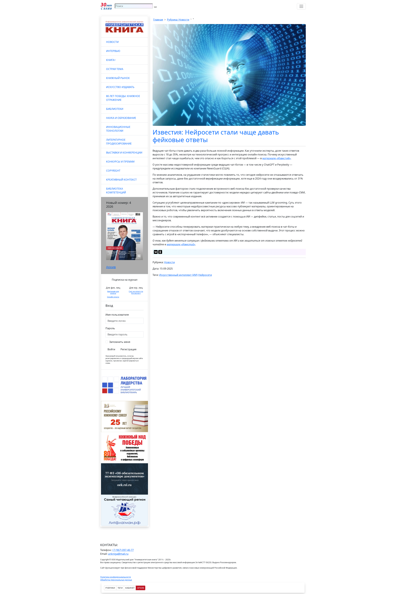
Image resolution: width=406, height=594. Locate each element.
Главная (158, 19)
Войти (111, 349)
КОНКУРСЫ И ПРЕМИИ (120, 161)
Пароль (110, 328)
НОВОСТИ (112, 42)
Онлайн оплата (113, 297)
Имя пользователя (117, 314)
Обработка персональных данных (116, 579)
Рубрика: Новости (178, 19)
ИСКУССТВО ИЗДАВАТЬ (120, 87)
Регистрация (128, 349)
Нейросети (205, 275)
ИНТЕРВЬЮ (113, 51)
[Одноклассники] (160, 252)
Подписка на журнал (124, 279)
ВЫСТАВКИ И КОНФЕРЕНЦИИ (124, 152)
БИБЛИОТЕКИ (114, 109)
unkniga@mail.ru (118, 554)
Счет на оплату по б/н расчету (136, 292)
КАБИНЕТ (129, 587)
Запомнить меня (119, 342)
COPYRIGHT (113, 170)
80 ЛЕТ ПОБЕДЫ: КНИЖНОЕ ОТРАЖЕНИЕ (123, 98)
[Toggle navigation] (301, 6)
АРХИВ (140, 587)
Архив (111, 267)
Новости (169, 262)
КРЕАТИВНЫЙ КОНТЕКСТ (121, 179)
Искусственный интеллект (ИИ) (178, 275)
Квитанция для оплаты (113, 292)
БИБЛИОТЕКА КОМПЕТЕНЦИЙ (116, 190)
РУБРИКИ (110, 587)
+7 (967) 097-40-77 (123, 550)
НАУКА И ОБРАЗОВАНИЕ (121, 118)
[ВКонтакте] (156, 252)
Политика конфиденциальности (115, 577)
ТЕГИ (120, 587)
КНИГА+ (111, 60)
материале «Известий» (276, 158)
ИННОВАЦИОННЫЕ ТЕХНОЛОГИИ (118, 128)
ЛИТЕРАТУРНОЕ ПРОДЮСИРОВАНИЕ (119, 141)
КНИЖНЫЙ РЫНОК (118, 78)
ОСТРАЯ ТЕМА (114, 69)
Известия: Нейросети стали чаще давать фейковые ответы (216, 136)
